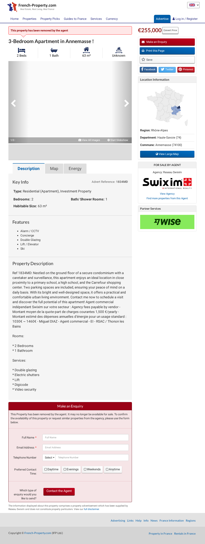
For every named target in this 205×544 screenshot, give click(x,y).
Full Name (28, 437)
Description (29, 168)
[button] (18, 102)
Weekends (94, 469)
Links (130, 520)
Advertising (118, 520)
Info (146, 520)
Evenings (73, 469)
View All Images (90, 140)
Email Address (25, 447)
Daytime (52, 469)
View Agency (167, 193)
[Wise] (167, 222)
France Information (172, 520)
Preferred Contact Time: (25, 471)
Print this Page (155, 50)
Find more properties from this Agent (167, 198)
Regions (191, 520)
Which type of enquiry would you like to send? (25, 494)
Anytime (114, 469)
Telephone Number (24, 457)
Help (139, 520)
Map (54, 168)
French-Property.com (37, 533)
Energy (75, 168)
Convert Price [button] (170, 30)
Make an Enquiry (156, 41)
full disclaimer (91, 509)
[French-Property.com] (30, 7)
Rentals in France (185, 533)
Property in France (160, 533)
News (154, 520)
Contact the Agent (59, 491)
